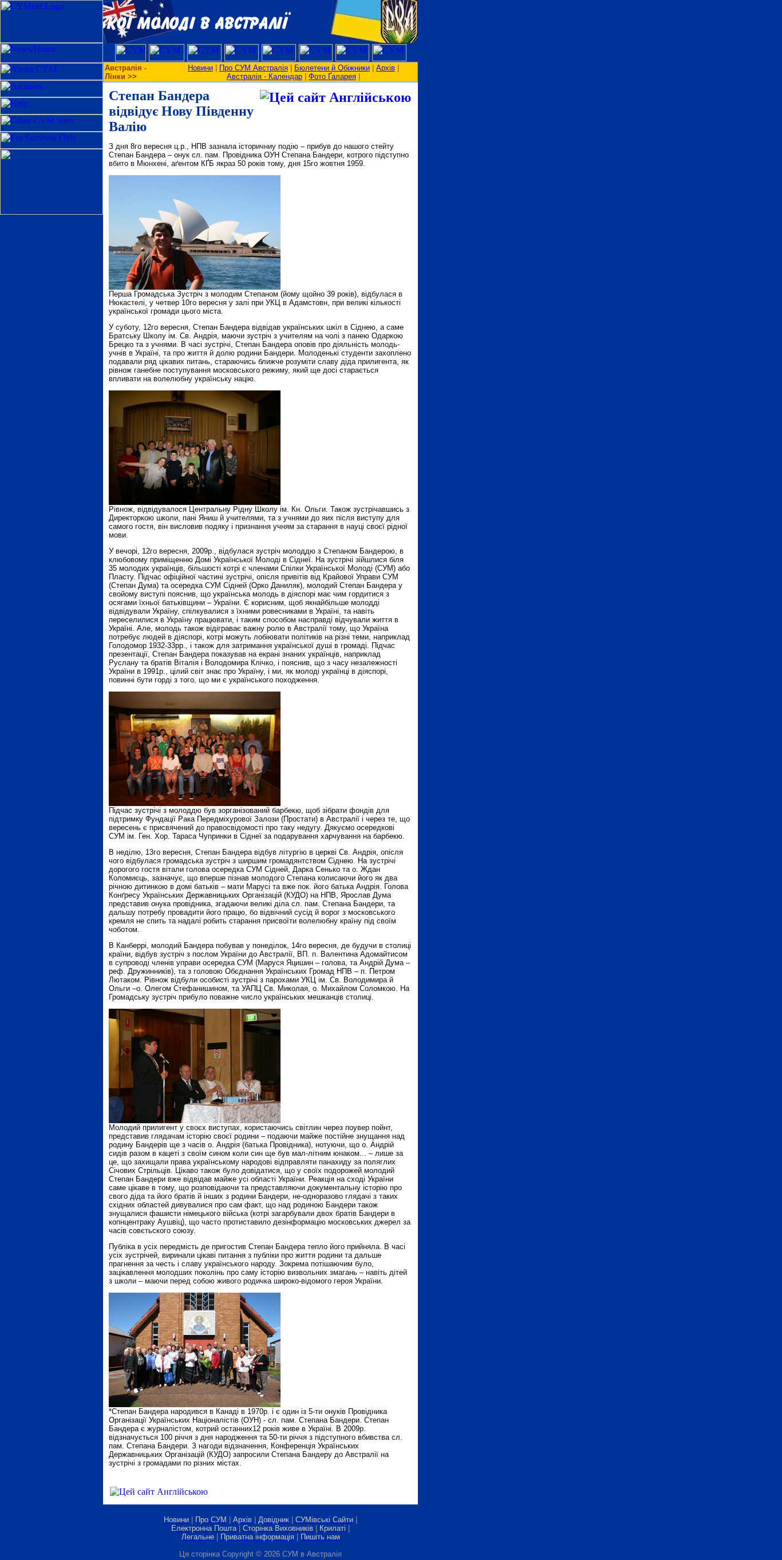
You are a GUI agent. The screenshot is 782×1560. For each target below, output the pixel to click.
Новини (200, 68)
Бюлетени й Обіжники (332, 68)
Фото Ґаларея (332, 76)
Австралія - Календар (264, 76)
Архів (385, 68)
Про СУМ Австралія (253, 68)
